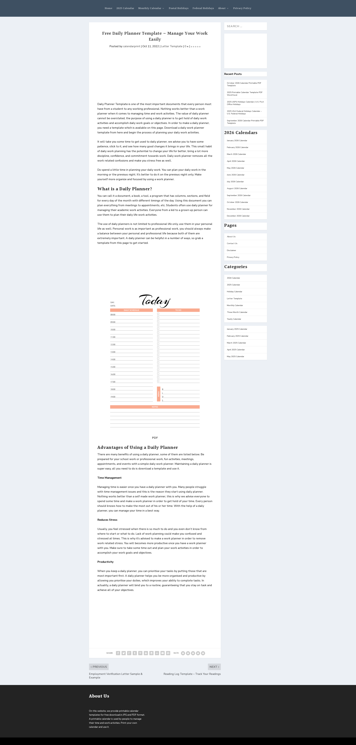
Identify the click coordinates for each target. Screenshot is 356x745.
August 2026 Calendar (237, 188)
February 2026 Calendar (237, 147)
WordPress (134, 741)
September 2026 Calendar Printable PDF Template (245, 121)
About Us (231, 236)
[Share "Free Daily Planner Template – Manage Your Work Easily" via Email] (162, 653)
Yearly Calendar (234, 319)
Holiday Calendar (234, 291)
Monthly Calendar (149, 8)
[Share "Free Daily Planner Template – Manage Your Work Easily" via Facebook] (118, 653)
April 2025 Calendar (236, 349)
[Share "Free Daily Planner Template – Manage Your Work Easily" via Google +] (129, 653)
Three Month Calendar (237, 312)
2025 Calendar (125, 8)
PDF (155, 438)
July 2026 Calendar (235, 181)
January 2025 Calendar (237, 329)
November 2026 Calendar (238, 209)
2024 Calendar (233, 278)
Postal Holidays (178, 8)
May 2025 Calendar (235, 356)
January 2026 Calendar (237, 140)
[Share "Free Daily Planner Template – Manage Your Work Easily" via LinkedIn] (146, 653)
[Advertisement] (154, 80)
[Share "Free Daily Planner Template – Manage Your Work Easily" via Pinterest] (140, 653)
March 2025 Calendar (236, 343)
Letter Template (171, 46)
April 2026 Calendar (236, 161)
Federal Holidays (203, 8)
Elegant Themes (108, 741)
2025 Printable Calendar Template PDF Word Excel (244, 93)
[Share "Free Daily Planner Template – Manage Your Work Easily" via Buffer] (151, 653)
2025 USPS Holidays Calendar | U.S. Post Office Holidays (245, 103)
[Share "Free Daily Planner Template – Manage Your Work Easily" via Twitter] (123, 653)
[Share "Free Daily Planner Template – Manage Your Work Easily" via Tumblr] (135, 653)
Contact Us (232, 243)
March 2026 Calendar (236, 154)
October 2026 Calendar (237, 202)
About (222, 8)
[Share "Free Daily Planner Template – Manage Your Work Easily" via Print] (168, 653)
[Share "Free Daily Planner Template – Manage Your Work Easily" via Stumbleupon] (157, 653)
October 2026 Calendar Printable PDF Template (244, 84)
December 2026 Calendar (238, 216)
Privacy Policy (242, 8)
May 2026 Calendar (235, 168)
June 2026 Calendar (235, 174)
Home (108, 8)
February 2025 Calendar (237, 336)
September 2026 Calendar (239, 195)
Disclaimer (231, 250)
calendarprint (131, 46)
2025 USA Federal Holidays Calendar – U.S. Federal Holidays (244, 112)
